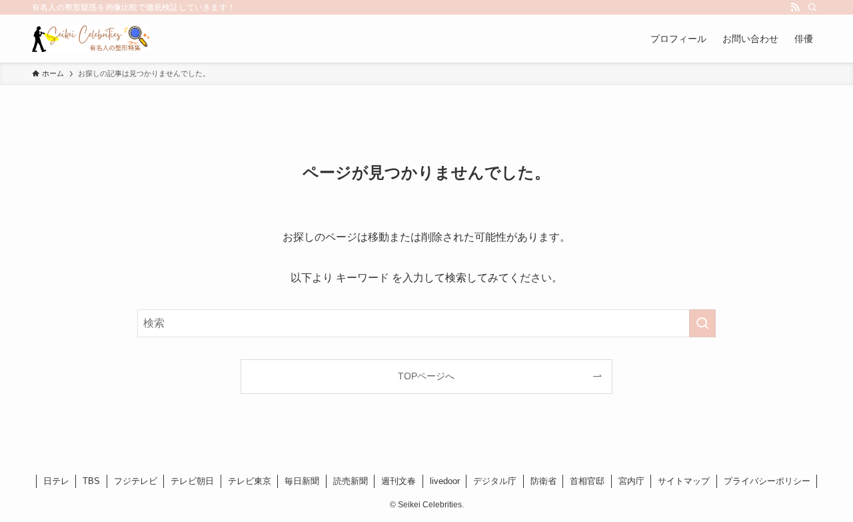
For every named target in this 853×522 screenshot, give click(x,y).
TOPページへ (426, 376)
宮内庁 (631, 481)
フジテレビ (135, 481)
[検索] (812, 7)
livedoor (445, 481)
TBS (91, 481)
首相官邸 (587, 481)
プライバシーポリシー (767, 481)
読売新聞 (350, 481)
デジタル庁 (494, 481)
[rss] (795, 7)
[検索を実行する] (702, 323)
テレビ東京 (249, 481)
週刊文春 (398, 481)
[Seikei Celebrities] (90, 38)
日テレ (56, 481)
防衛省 (543, 481)
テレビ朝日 (192, 481)
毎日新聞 (302, 481)
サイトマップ (684, 481)
